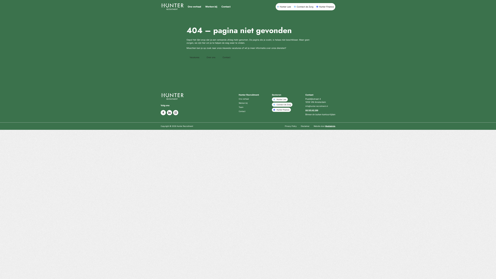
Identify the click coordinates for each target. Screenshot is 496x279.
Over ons (211, 57)
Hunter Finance (326, 6)
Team (241, 107)
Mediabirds (330, 126)
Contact (226, 6)
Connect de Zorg (305, 6)
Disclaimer (305, 126)
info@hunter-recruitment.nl (316, 106)
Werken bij (211, 6)
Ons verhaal (194, 6)
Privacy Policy (291, 126)
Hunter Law (285, 6)
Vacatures (194, 57)
